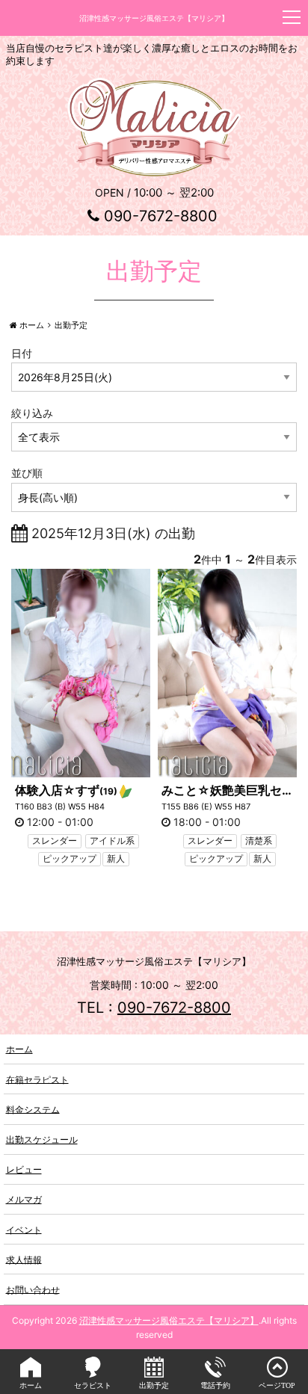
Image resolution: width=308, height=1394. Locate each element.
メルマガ (24, 1199)
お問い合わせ (33, 1289)
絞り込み (32, 413)
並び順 (27, 472)
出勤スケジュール (42, 1139)
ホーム (19, 1049)
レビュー (24, 1169)
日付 (21, 353)
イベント (24, 1229)
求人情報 (24, 1259)
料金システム (33, 1108)
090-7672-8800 (161, 216)
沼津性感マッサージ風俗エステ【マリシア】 (169, 1320)
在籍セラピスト (37, 1079)
